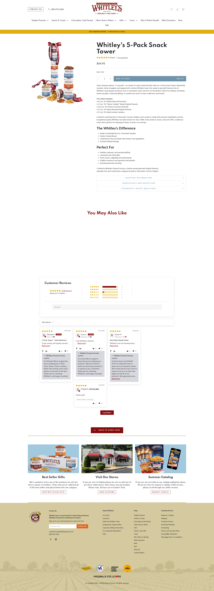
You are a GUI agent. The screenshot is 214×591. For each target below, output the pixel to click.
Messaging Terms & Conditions (171, 537)
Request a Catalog (167, 515)
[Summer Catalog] (160, 458)
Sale (107, 25)
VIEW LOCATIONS (107, 492)
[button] (102, 57)
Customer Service (167, 521)
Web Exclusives (169, 20)
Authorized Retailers (168, 525)
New (180, 20)
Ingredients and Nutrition (138, 183)
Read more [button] (46, 346)
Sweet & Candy (58, 20)
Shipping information (138, 178)
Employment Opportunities (112, 525)
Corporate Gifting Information (113, 528)
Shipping (164, 518)
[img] (47, 331)
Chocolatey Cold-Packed (82, 20)
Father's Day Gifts (140, 531)
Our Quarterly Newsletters (112, 531)
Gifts (121, 20)
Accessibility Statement (169, 534)
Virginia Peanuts (39, 20)
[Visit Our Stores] (107, 458)
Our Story (106, 515)
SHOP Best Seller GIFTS (53, 492)
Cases (132, 20)
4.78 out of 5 (67, 291)
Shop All (137, 549)
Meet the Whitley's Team (111, 521)
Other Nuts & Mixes (105, 20)
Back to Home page (109, 430)
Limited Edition (139, 553)
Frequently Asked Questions (138, 188)
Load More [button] (107, 412)
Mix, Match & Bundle (141, 537)
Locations (106, 518)
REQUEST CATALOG (160, 492)
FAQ (104, 534)
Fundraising (165, 528)
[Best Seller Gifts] (53, 458)
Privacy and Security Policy (170, 531)
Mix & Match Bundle (150, 20)
